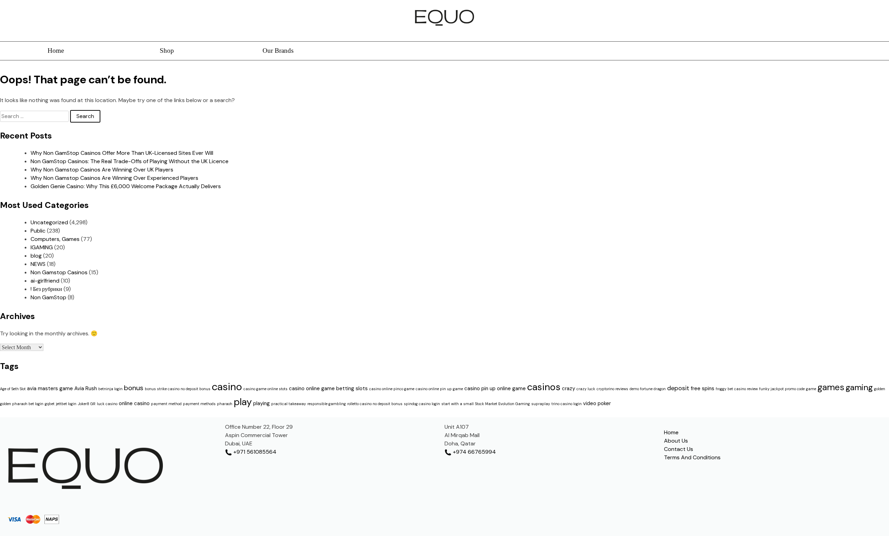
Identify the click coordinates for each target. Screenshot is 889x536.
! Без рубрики (46, 289)
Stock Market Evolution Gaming (502, 403)
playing (261, 403)
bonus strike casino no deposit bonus (177, 388)
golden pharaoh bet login (21, 403)
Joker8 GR (86, 403)
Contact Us (678, 449)
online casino (134, 403)
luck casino (107, 403)
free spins (702, 388)
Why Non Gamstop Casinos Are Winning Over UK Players (102, 169)
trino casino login (566, 403)
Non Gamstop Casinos (59, 272)
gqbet (50, 403)
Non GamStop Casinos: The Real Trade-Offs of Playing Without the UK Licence (130, 161)
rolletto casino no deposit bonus (374, 403)
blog (36, 255)
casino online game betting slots (328, 388)
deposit (678, 388)
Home (56, 50)
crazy (568, 388)
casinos (543, 387)
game (811, 388)
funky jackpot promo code (782, 388)
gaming (859, 387)
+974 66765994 (473, 451)
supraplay (540, 403)
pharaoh (224, 403)
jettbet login (66, 403)
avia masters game (50, 388)
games (830, 387)
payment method (166, 403)
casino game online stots (265, 388)
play (243, 402)
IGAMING (42, 247)
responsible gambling (326, 403)
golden (879, 388)
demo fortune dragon (648, 388)
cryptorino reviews (612, 388)
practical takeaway (288, 403)
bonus (133, 387)
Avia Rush (85, 388)
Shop (167, 50)
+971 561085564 (254, 451)
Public (38, 230)
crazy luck (585, 388)
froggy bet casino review (737, 388)
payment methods (199, 403)
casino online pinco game (391, 388)
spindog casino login (422, 403)
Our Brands (278, 50)
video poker (597, 403)
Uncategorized (49, 222)
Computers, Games (55, 239)
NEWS (38, 264)
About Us (676, 440)
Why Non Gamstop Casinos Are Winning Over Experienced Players (114, 178)
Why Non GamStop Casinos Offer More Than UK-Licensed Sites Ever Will (122, 153)
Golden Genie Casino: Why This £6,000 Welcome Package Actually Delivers (126, 186)
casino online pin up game (439, 388)
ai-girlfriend (45, 280)
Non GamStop (48, 297)
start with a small (457, 403)
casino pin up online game (495, 388)
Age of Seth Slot (13, 388)
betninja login (110, 388)
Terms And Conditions (692, 457)
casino (227, 386)
